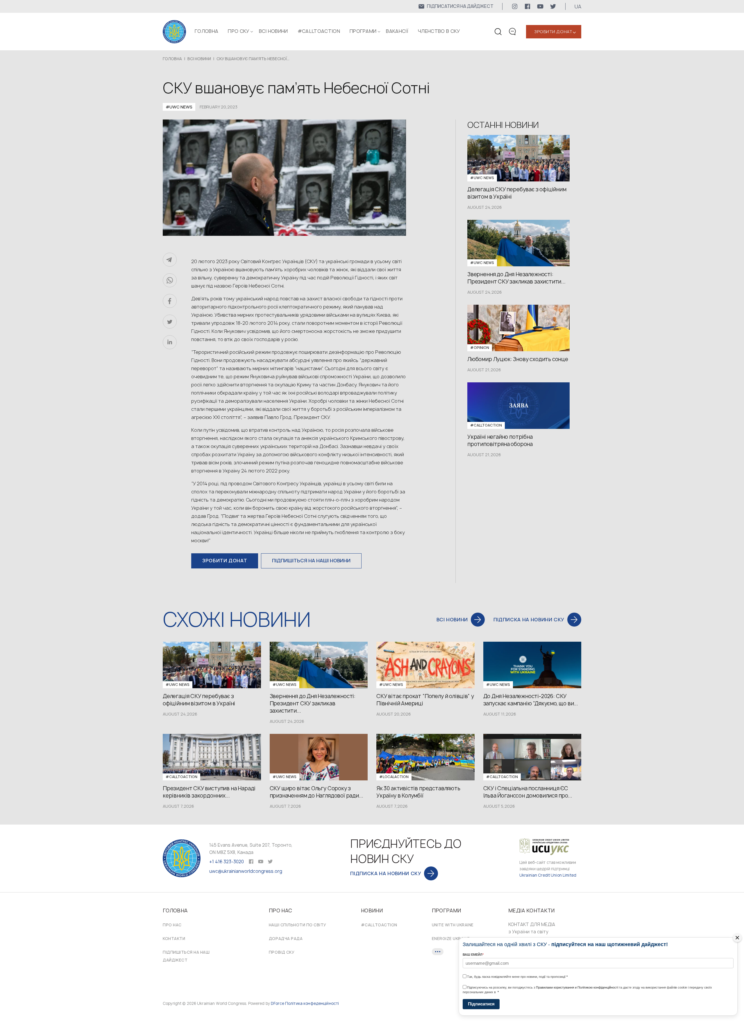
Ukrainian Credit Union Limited (547, 875)
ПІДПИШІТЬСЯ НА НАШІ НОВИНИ (311, 560)
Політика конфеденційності (312, 1003)
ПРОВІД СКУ (281, 952)
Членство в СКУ (439, 31)
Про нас (172, 925)
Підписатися (481, 1003)
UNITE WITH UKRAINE (453, 925)
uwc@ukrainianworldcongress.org (245, 871)
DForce (277, 1003)
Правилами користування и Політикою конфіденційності (577, 987)
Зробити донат (553, 31)
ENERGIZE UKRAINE (451, 938)
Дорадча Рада (286, 938)
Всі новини (273, 31)
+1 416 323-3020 (226, 862)
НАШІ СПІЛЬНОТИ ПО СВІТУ (297, 925)
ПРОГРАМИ (363, 31)
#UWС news (179, 107)
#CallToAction (319, 31)
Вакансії (397, 31)
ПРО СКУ (238, 31)
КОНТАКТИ (174, 938)
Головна (206, 31)
